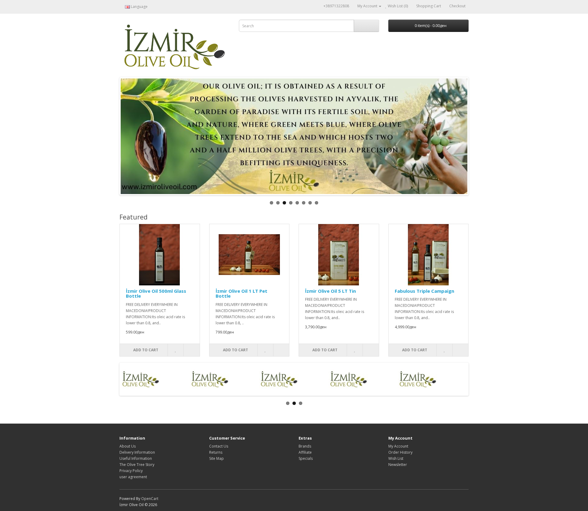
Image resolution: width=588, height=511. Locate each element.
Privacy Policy (131, 470)
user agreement (133, 476)
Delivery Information (137, 452)
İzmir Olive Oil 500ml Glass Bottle (156, 293)
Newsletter (397, 464)
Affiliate (305, 452)
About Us (127, 446)
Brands (305, 446)
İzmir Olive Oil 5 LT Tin (330, 291)
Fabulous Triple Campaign (424, 291)
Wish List (395, 458)
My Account (398, 446)
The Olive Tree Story (136, 464)
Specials (306, 458)
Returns (215, 452)
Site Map (216, 458)
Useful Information (135, 458)
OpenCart (149, 498)
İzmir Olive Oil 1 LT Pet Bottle (241, 293)
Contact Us (218, 446)
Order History (400, 452)
